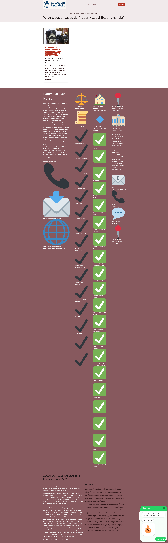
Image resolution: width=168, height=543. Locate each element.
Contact (101, 4)
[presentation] (56, 36)
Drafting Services (51, 47)
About (94, 4)
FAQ (106, 4)
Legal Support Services (53, 51)
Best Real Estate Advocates (52, 65)
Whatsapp (121, 4)
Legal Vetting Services (53, 53)
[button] (164, 508)
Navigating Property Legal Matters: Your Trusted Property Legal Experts (54, 60)
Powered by (139, 516)
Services (112, 4)
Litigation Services (51, 55)
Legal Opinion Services (53, 49)
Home (89, 4)
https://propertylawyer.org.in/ (53, 246)
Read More (49, 79)
